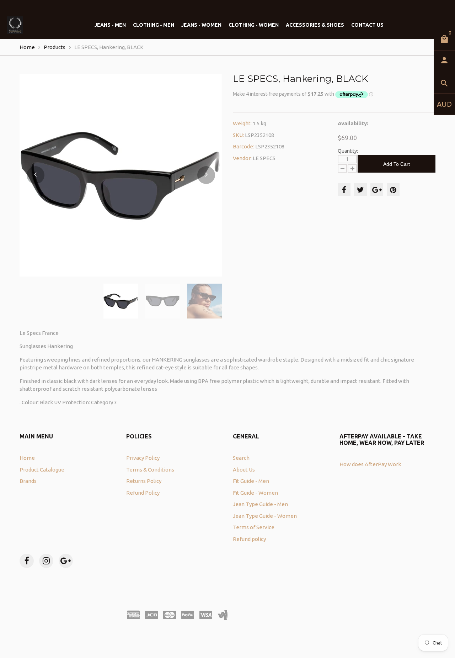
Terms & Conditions (150, 470)
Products (54, 47)
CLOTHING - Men (153, 25)
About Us (244, 470)
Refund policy (249, 539)
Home (27, 47)
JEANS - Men (110, 25)
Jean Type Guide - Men (260, 504)
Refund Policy (143, 493)
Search (241, 458)
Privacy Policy (143, 458)
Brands (28, 481)
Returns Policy (143, 481)
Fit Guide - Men (251, 481)
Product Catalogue (42, 470)
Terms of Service (253, 527)
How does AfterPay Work (370, 464)
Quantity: (348, 151)
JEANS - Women (201, 25)
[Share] (344, 189)
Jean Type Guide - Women (265, 516)
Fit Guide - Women (255, 493)
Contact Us (367, 25)
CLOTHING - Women (254, 25)
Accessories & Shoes (315, 25)
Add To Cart (396, 164)
